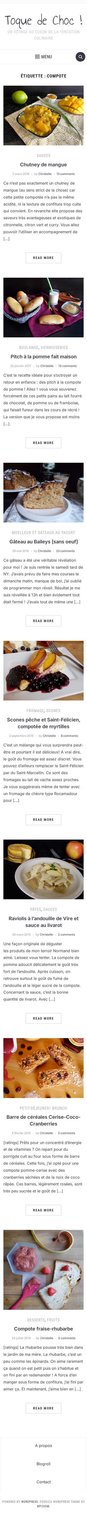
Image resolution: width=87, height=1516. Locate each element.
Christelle (44, 174)
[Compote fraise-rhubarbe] (43, 1269)
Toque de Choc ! (43, 20)
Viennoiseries (54, 347)
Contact (43, 1481)
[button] (43, 57)
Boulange (28, 347)
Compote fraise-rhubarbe (43, 1329)
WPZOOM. (43, 1506)
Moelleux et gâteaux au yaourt (43, 532)
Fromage (35, 710)
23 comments (65, 551)
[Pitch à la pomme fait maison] (43, 307)
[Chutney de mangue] (43, 115)
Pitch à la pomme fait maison (44, 357)
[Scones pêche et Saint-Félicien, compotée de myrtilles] (43, 670)
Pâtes (35, 909)
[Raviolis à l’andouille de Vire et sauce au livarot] (43, 869)
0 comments (66, 1133)
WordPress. (30, 1501)
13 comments (66, 174)
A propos (43, 1445)
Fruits (53, 1320)
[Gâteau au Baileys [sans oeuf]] (43, 492)
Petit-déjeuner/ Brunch (43, 1108)
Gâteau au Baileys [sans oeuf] (43, 542)
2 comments (66, 934)
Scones (53, 710)
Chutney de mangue (43, 164)
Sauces (44, 155)
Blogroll (43, 1463)
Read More (43, 258)
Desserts (36, 1320)
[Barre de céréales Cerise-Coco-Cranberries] (43, 1067)
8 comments (69, 736)
